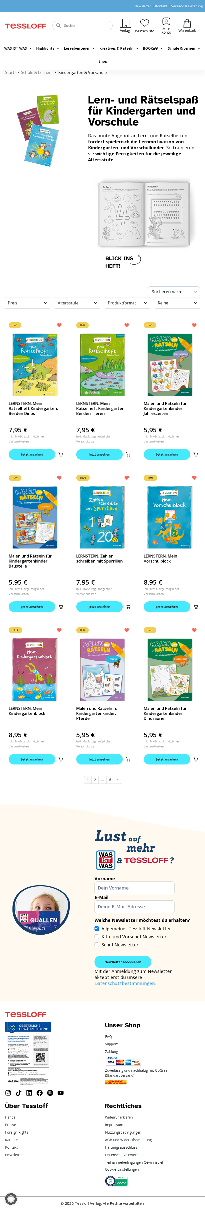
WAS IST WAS (15, 48)
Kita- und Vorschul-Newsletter (134, 937)
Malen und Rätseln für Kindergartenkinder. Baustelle (30, 561)
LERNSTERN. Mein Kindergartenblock (27, 711)
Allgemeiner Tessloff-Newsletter (136, 929)
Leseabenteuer (77, 48)
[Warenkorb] (187, 23)
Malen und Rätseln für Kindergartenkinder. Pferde (97, 713)
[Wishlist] (144, 23)
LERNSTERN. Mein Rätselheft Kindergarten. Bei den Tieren (101, 408)
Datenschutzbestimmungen (124, 983)
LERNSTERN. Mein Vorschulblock (160, 558)
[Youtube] (61, 1093)
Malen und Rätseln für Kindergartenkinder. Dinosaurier (165, 713)
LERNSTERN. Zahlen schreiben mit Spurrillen (99, 558)
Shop (102, 61)
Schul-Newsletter (120, 945)
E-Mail (101, 897)
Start (9, 72)
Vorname (104, 878)
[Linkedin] (29, 1093)
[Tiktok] (19, 1093)
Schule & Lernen (181, 48)
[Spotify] (50, 1093)
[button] (60, 454)
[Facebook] (39, 1093)
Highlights (45, 48)
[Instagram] (8, 1093)
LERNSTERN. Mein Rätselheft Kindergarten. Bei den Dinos (33, 408)
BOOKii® (150, 48)
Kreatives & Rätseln (117, 48)
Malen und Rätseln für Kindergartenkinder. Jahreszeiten (165, 408)
